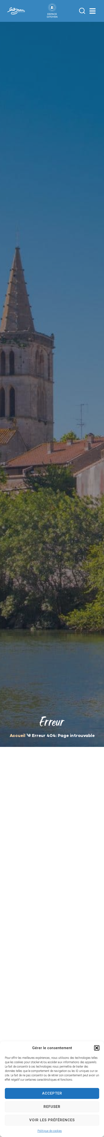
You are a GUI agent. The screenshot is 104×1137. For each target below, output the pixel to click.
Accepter (52, 1093)
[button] (96, 1047)
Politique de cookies (49, 1131)
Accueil (17, 736)
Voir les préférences (52, 1120)
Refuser (52, 1106)
